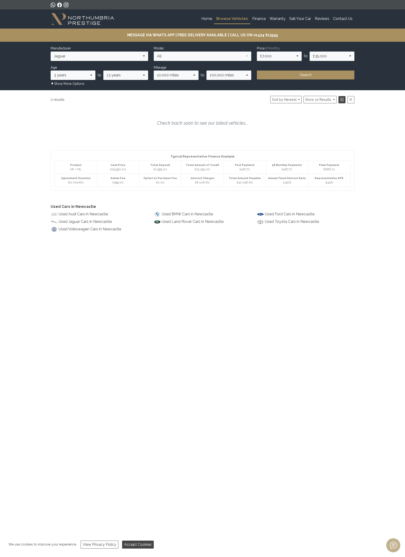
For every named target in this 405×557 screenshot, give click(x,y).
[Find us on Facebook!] (60, 5)
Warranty (277, 18)
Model (159, 48)
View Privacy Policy (99, 544)
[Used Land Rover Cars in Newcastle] (157, 221)
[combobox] (99, 56)
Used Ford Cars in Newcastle (290, 214)
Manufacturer (61, 48)
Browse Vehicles (232, 18)
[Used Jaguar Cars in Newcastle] (54, 221)
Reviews (322, 18)
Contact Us (342, 18)
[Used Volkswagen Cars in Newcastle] (54, 229)
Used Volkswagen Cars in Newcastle (90, 229)
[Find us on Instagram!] (67, 5)
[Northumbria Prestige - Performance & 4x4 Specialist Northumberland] (83, 18)
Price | (268, 48)
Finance (259, 18)
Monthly (273, 48)
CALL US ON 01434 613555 (254, 35)
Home (206, 18)
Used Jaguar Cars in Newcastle (85, 221)
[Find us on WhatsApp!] (54, 5)
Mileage (160, 67)
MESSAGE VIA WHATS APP (151, 35)
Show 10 (318, 99)
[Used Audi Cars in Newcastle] (54, 214)
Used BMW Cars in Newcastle (187, 214)
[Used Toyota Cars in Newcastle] (260, 221)
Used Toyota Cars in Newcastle (292, 221)
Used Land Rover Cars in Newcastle (193, 221)
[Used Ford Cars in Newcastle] (260, 214)
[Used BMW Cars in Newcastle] (157, 214)
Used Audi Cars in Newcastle (83, 214)
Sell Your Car (300, 18)
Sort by (284, 99)
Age (54, 67)
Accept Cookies (138, 544)
